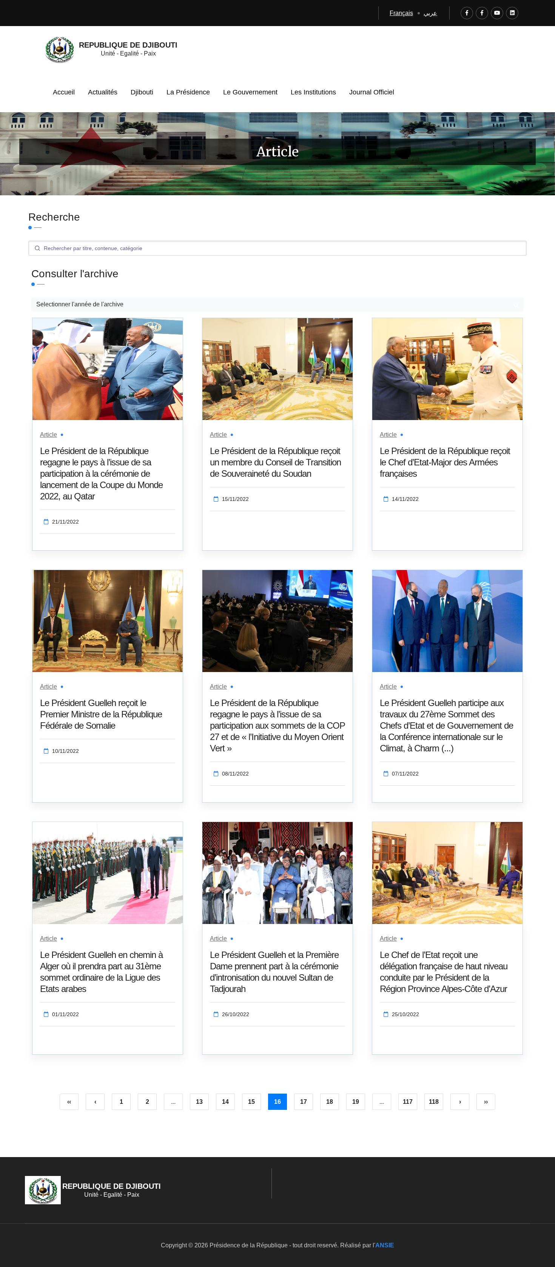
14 (225, 1102)
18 (329, 1102)
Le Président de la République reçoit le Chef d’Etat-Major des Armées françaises (445, 462)
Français (401, 13)
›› (486, 1102)
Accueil (64, 92)
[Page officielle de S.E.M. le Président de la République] (482, 13)
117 (408, 1102)
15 (251, 1102)
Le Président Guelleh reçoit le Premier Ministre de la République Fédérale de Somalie (101, 714)
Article (48, 434)
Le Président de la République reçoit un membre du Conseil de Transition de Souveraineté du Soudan (275, 462)
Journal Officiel (371, 92)
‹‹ (69, 1102)
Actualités (102, 92)
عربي (430, 13)
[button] (277, 304)
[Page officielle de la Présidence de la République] (467, 13)
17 (303, 1102)
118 (434, 1102)
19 (355, 1102)
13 (199, 1102)
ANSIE (384, 1245)
